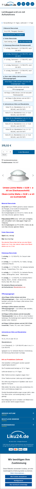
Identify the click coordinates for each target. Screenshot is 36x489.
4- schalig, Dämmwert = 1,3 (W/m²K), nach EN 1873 (18, 66)
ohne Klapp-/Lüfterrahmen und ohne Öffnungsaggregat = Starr (18, 83)
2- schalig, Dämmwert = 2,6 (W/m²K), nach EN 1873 (18, 55)
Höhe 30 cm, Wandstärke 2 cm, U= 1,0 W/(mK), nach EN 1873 (18, 119)
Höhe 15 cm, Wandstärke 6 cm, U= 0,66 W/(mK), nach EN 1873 (18, 114)
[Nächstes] (33, 175)
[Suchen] (19, 4)
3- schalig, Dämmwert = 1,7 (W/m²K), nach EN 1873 (18, 61)
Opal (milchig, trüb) (10, 41)
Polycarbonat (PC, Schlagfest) (14, 35)
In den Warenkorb (23, 152)
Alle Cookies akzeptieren (18, 476)
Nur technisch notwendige (18, 484)
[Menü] (3, 4)
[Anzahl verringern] (3, 151)
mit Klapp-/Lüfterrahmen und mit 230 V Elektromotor (18, 99)
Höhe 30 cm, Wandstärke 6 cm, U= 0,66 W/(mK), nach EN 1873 (18, 125)
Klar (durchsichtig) (25, 41)
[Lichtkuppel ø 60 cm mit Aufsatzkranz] (18, 175)
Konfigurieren (18, 480)
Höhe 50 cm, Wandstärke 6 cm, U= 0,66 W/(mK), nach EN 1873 (18, 136)
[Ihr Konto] (28, 4)
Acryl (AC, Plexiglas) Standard (13, 31)
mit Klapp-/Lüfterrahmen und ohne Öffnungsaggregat (18, 88)
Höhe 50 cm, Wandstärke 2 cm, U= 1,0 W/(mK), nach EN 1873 (18, 130)
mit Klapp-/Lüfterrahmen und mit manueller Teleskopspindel (18, 94)
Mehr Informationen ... (18, 473)
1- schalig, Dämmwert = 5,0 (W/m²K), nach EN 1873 (18, 49)
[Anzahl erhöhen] (10, 151)
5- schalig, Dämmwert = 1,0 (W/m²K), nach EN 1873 (18, 72)
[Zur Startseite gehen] (10, 4)
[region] (18, 175)
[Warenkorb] (32, 4)
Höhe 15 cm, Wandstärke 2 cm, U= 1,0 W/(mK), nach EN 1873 (18, 108)
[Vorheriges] (3, 175)
